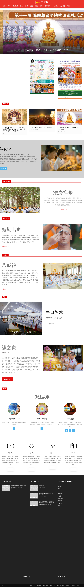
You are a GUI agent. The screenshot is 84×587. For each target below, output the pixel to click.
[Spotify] (66, 430)
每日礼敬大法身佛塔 (42, 50)
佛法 (4, 297)
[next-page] (5, 138)
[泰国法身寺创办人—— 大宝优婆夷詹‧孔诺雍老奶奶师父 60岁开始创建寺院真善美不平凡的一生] (14, 117)
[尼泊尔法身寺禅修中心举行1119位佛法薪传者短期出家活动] (6, 488)
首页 (31, 585)
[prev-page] (3, 138)
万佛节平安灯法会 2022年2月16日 (41, 127)
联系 (78, 585)
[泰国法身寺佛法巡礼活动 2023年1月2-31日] (69, 117)
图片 (58, 585)
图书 (47, 585)
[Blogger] (14, 428)
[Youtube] (42, 428)
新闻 (35, 585)
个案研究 (62, 585)
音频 (54, 585)
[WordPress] (70, 430)
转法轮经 (39, 585)
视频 (51, 585)
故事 (4, 389)
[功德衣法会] (34, 488)
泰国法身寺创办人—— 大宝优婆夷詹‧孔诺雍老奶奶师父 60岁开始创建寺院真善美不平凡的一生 (14, 129)
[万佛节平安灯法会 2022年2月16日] (42, 117)
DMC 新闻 (5, 103)
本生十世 (68, 585)
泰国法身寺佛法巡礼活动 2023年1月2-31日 (68, 128)
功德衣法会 (41, 485)
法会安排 (73, 585)
